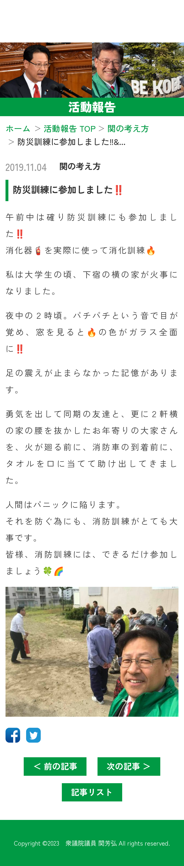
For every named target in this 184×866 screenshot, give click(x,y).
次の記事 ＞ (129, 766)
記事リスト (92, 792)
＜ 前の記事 (55, 766)
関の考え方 (80, 166)
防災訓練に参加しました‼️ (68, 189)
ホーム (18, 128)
